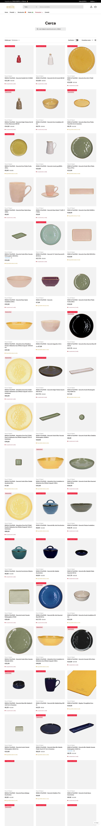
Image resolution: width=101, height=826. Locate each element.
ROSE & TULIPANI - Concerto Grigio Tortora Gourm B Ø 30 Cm (50, 390)
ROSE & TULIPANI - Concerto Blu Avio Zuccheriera (50, 525)
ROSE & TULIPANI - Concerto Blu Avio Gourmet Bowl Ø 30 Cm (49, 616)
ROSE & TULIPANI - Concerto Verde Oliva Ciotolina (81, 435)
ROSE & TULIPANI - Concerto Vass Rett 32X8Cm (80, 210)
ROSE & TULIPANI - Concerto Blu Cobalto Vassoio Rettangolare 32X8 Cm (81, 748)
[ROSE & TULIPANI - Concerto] (50, 281)
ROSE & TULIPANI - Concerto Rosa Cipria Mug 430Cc (18, 211)
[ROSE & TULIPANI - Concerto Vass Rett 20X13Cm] (81, 235)
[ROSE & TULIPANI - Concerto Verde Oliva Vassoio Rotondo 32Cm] (19, 640)
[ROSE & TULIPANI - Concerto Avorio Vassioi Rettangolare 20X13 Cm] (19, 728)
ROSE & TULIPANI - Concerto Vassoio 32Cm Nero (81, 659)
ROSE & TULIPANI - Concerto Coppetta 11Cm (48, 344)
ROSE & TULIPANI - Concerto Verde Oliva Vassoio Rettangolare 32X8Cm (50, 436)
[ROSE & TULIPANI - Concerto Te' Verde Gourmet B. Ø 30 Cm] (50, 235)
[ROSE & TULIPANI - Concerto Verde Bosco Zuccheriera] (81, 774)
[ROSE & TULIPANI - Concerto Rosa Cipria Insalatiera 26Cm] (19, 281)
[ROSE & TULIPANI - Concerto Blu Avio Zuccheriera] (50, 507)
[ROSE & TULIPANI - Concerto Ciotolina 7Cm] (50, 774)
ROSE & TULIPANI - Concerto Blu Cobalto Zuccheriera (47, 572)
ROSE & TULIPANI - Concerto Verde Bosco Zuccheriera (79, 794)
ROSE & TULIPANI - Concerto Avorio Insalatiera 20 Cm (81, 616)
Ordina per (8, 40)
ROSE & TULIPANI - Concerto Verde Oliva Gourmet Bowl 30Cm (81, 482)
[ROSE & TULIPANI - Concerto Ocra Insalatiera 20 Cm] (50, 103)
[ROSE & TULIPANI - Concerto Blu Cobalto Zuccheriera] (50, 552)
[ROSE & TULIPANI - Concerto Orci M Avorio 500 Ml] (50, 59)
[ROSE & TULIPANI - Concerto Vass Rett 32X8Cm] (81, 191)
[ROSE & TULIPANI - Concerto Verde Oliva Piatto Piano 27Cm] (81, 147)
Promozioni (38, 12)
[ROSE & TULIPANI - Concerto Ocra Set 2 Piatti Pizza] (81, 59)
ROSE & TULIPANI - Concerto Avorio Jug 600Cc (49, 166)
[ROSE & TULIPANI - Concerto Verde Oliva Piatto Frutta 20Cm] (81, 281)
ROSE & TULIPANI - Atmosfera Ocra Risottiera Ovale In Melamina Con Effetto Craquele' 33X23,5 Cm (19, 345)
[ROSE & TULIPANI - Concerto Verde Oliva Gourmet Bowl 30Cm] (81, 463)
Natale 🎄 (30, 12)
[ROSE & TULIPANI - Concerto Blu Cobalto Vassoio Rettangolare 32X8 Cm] (81, 728)
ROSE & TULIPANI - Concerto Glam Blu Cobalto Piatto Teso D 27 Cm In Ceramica (49, 748)
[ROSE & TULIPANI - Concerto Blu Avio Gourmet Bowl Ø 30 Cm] (50, 596)
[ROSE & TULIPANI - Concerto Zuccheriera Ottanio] (19, 552)
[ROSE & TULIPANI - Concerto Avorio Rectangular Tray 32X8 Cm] (81, 371)
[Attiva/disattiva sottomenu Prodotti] (15, 12)
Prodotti (12, 12)
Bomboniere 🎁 (22, 12)
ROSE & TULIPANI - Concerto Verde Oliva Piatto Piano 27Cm (80, 167)
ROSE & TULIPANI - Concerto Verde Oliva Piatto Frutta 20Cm (80, 300)
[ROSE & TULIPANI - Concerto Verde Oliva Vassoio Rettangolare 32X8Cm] (50, 417)
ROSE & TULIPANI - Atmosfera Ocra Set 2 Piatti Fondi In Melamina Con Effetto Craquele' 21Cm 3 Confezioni (18, 527)
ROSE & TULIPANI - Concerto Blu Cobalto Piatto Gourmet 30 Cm (80, 572)
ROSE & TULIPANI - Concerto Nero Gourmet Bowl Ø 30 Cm (81, 344)
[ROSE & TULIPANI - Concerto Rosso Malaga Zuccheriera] (19, 774)
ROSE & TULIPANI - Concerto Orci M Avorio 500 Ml (50, 78)
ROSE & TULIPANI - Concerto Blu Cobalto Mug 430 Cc (50, 704)
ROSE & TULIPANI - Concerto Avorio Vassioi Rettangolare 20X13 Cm (17, 748)
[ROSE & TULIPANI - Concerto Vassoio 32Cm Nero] (81, 640)
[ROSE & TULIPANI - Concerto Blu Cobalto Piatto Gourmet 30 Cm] (81, 552)
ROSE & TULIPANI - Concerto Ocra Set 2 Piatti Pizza (80, 79)
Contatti (47, 12)
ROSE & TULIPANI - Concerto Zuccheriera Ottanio (19, 571)
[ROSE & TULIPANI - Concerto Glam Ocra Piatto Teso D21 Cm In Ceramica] (81, 103)
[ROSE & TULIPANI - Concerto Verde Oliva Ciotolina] (81, 417)
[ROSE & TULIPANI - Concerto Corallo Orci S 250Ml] (19, 59)
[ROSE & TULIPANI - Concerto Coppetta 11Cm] (50, 325)
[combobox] (53, 6)
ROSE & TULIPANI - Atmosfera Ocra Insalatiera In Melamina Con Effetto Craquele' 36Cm (50, 660)
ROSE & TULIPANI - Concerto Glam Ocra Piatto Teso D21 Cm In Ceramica (80, 123)
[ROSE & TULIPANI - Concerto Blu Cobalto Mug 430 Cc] (50, 684)
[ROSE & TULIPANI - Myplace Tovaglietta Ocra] (81, 684)
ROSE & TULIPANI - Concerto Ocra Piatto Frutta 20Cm (18, 167)
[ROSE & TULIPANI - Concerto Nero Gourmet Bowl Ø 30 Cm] (81, 325)
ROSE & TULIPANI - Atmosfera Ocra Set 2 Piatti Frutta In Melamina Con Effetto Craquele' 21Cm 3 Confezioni (18, 391)
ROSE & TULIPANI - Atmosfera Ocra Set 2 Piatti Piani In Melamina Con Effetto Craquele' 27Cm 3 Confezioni (18, 437)
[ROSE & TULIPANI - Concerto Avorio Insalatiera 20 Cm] (81, 596)
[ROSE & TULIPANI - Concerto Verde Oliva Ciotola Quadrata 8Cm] (19, 463)
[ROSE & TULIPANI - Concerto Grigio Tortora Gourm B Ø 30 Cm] (50, 371)
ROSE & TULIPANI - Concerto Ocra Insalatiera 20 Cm (49, 123)
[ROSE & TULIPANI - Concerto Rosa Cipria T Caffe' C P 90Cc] (50, 191)
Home (6, 12)
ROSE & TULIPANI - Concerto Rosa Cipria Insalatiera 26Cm (16, 300)
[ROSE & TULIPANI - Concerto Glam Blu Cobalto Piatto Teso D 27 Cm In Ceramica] (50, 728)
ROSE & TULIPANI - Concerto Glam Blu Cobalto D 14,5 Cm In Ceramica (18, 704)
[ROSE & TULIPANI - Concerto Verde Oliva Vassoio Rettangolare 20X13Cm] (19, 235)
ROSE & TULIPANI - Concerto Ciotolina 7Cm (48, 793)
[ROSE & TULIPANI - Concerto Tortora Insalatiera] (81, 507)
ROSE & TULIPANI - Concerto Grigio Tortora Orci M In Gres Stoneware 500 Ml (19, 123)
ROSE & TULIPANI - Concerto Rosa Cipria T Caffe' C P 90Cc (50, 211)
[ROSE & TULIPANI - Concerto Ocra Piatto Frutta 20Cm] (19, 147)
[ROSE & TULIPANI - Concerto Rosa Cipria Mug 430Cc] (19, 191)
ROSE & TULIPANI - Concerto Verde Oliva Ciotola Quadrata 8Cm (18, 482)
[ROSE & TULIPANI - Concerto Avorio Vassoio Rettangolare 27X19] (19, 596)
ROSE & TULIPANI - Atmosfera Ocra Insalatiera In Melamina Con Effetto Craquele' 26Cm (50, 482)
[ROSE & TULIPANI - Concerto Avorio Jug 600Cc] (50, 147)
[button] (95, 6)
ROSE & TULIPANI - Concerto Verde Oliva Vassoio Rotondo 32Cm (19, 660)
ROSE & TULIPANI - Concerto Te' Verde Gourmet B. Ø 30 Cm (50, 255)
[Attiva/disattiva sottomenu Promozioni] (42, 12)
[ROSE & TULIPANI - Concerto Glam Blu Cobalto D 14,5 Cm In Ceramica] (19, 684)
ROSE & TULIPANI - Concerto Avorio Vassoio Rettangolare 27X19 (17, 616)
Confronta (71, 40)
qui (39, 1)
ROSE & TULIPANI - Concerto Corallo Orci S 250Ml (19, 78)
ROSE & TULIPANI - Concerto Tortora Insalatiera (80, 525)
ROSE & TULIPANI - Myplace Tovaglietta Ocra (80, 703)
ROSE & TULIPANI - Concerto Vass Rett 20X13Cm (81, 254)
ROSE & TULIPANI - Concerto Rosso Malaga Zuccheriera (17, 794)
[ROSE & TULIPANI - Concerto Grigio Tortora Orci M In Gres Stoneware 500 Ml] (19, 103)
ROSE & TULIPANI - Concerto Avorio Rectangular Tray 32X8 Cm (81, 390)
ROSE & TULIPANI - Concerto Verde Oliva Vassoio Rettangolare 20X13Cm (19, 255)
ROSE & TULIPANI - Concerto (44, 300)
